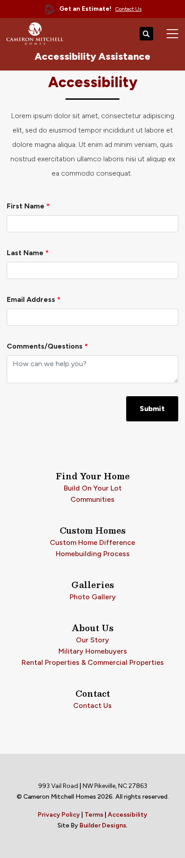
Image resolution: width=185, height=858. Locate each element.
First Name (28, 206)
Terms (93, 814)
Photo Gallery (93, 597)
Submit (152, 408)
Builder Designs (102, 825)
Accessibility (127, 814)
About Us (93, 628)
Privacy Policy (59, 814)
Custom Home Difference (92, 542)
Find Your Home (93, 476)
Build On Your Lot (93, 488)
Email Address (34, 299)
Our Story (92, 640)
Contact (92, 693)
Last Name (28, 252)
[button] (146, 34)
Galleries (92, 585)
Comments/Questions (47, 346)
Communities (92, 499)
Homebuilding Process (93, 553)
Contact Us (92, 705)
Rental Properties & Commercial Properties (93, 662)
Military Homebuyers (92, 651)
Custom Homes (93, 530)
